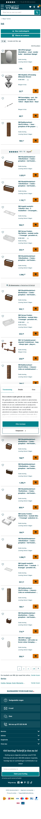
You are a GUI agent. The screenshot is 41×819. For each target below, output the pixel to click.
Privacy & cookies (12, 793)
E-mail (11, 708)
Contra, (3, 683)
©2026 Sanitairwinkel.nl (12, 790)
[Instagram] (28, 782)
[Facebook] (18, 782)
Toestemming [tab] (7, 389)
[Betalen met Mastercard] (26, 798)
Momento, (19, 683)
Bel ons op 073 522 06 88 (18, 724)
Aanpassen (19, 430)
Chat (10, 716)
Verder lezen (35, 675)
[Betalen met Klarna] (18, 803)
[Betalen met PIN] (31, 798)
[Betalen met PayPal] (36, 798)
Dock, (14, 683)
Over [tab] (33, 389)
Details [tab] (20, 389)
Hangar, (9, 683)
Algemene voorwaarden (27, 790)
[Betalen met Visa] (17, 798)
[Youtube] (21, 782)
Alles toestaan (20, 424)
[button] (3, 51)
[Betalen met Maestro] (22, 798)
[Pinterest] (25, 782)
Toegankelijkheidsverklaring (26, 793)
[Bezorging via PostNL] (4, 798)
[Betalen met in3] (22, 803)
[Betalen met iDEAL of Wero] (11, 798)
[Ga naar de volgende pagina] (38, 668)
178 (34, 669)
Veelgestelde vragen (16, 700)
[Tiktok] (31, 782)
